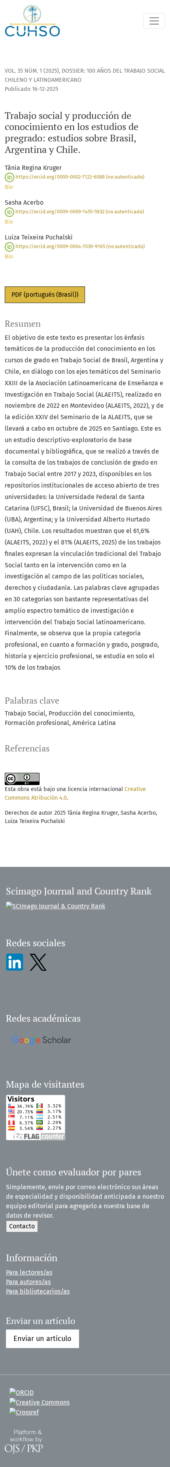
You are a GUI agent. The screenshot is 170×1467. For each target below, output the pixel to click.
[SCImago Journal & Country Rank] (55, 906)
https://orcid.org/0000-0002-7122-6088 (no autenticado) (79, 177)
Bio (9, 187)
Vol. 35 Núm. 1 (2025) (32, 71)
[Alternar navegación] (154, 21)
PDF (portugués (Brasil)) (44, 294)
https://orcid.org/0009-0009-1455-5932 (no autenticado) (79, 212)
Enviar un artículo (42, 1338)
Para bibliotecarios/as (38, 1291)
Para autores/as (28, 1282)
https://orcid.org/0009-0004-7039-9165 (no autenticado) (79, 246)
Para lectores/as (29, 1272)
